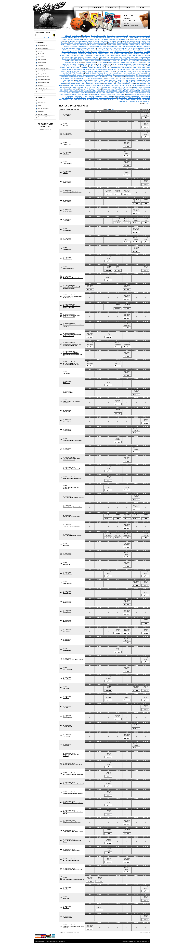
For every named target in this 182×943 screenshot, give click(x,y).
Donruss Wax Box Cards (69, 52)
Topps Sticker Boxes (108, 92)
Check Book (146, 41)
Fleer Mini (136, 53)
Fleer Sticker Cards (67, 57)
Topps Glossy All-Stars (118, 85)
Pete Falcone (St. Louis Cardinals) (73, 783)
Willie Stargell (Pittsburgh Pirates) (73, 803)
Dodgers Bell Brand (122, 44)
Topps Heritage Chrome (103, 87)
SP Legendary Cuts (144, 75)
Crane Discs (84, 44)
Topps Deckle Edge (128, 83)
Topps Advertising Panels (132, 80)
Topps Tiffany (111, 94)
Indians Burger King (126, 62)
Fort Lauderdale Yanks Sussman (110, 59)
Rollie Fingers (67, 182)
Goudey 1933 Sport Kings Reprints (100, 60)
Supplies (40, 85)
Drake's (88, 52)
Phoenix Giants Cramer (127, 69)
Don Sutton (66, 115)
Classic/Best (112, 43)
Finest (111, 52)
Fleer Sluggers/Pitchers (99, 55)
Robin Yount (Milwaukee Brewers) (73, 278)
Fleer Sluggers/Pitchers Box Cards (117, 55)
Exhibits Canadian (103, 52)
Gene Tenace (67, 201)
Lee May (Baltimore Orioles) (71, 860)
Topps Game (97, 85)
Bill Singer (66, 745)
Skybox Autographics (89, 75)
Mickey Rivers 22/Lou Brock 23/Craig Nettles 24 (71, 287)
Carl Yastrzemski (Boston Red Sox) (73, 497)
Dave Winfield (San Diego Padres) (73, 659)
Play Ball (84, 71)
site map (128, 941)
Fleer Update (66, 59)
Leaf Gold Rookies (65, 66)
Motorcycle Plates (131, 66)
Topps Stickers (119, 92)
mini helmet (109, 66)
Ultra (60, 99)
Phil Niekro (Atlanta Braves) (71, 468)
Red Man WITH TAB (69, 73)
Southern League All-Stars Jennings (124, 75)
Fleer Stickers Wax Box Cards (93, 57)
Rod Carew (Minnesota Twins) (72, 535)
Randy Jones (67, 612)
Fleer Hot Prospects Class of (95, 53)
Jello (139, 62)
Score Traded (141, 73)
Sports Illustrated (79, 76)
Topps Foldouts (68, 85)
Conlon (68, 44)
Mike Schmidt (67, 650)
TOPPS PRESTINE (90, 90)
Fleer (131, 52)
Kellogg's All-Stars (117, 64)
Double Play (81, 52)
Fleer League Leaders (112, 53)
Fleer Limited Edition (126, 53)
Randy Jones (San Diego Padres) (73, 793)
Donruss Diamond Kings (67, 48)
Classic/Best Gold (122, 43)
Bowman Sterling (106, 41)
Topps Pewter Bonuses (143, 89)
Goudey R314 (125, 60)
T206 (112, 78)
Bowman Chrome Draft (101, 39)
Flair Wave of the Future (122, 52)
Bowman (70, 39)
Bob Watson (66, 373)
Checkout (127, 23)
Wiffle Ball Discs (123, 101)
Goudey (86, 60)
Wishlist (126, 18)
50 (108, 109)
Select (148, 73)
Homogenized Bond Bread (71, 62)
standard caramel (144, 76)
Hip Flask (147, 60)
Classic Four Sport (80, 43)
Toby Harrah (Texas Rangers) (71, 822)
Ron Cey (65, 888)
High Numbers (42, 59)
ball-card (87, 37)
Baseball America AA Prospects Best (102, 37)
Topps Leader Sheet (108, 89)
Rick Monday (67, 621)
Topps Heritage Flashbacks (141, 87)
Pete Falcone (67, 602)
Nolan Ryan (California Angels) (72, 192)
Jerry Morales (67, 678)
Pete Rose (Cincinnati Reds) (71, 526)
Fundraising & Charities (44, 117)
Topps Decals (117, 83)
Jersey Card (146, 62)
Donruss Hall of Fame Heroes (123, 48)
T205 (108, 78)
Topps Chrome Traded (73, 83)
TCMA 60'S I (70, 80)
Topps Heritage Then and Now (69, 89)
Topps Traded (121, 94)
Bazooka (131, 37)
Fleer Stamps (133, 55)
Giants (71, 60)
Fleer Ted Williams (124, 57)
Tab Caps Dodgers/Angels (127, 78)
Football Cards (42, 54)
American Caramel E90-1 (98, 36)
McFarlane (92, 66)
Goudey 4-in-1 (116, 60)
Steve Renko (67, 239)
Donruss (131, 44)
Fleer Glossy (82, 53)
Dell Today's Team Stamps (97, 44)
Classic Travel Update (100, 43)
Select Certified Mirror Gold (68, 75)
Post (89, 71)
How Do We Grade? (43, 108)
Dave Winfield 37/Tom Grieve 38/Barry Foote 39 (71, 306)
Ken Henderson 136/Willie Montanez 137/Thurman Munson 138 (72, 354)
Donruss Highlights (138, 48)
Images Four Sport (113, 62)
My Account (128, 15)
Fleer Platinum (70, 55)
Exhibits (94, 52)
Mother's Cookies (119, 66)
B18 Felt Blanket (79, 37)
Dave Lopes (66, 220)
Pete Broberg (67, 430)
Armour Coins (111, 36)
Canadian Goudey (135, 41)
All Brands (68, 36)
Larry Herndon (67, 669)
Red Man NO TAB (144, 71)
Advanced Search (44, 37)
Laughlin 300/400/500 (139, 64)
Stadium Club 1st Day (131, 76)
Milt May (65, 173)
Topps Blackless (121, 82)
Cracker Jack (75, 44)
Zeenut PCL (146, 101)
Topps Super (129, 92)
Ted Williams (95, 80)
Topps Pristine (101, 90)
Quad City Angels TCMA (123, 71)
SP (137, 75)
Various (128, 99)
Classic (71, 43)
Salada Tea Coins (97, 73)
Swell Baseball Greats (76, 78)
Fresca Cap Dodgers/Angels (137, 59)
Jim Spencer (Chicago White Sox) (73, 774)
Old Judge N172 (126, 67)
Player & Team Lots (43, 76)
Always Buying (42, 102)
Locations (40, 100)
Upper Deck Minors (88, 99)
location (96, 8)
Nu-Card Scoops (65, 67)
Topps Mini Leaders (129, 89)
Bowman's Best (116, 41)
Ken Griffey (66, 736)
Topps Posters (64, 90)
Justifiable (81, 64)
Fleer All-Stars (138, 52)
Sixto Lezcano (67, 554)
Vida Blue (66, 698)
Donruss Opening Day (103, 50)
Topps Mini (118, 89)
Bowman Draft (123, 39)
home (81, 8)
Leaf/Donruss (76, 66)
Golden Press (78, 60)
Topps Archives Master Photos (94, 82)
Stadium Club (120, 76)
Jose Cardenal (67, 211)
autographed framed (67, 37)
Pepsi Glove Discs (101, 69)
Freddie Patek (67, 144)
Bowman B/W (78, 39)
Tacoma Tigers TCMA (143, 78)
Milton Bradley (101, 66)
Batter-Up (124, 37)
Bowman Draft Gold (135, 39)
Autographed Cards (43, 68)
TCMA (63, 80)
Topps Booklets (131, 82)
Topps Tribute (108, 96)
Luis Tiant (66, 545)
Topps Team (72, 94)
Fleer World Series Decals (91, 59)
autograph (133, 36)
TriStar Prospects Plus (134, 98)
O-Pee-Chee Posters (95, 67)
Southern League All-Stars (104, 75)
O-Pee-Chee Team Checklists (112, 67)
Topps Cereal (142, 82)
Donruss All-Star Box (70, 46)
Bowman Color (113, 39)
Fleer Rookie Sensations (83, 55)
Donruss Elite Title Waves (105, 48)
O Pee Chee (75, 67)
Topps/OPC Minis (67, 98)
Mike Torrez (66, 564)
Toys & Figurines (42, 88)
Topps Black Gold (109, 82)
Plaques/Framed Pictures (73, 71)
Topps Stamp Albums (73, 92)
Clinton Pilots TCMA (134, 43)
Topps (101, 80)
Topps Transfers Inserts (95, 96)
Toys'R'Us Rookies (92, 98)
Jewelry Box (65, 64)
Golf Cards (41, 56)
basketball (117, 37)
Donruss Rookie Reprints (130, 50)
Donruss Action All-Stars (142, 44)
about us (112, 8)
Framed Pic (124, 59)
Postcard (105, 71)
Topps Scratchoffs (134, 90)
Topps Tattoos (63, 94)
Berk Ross (138, 37)
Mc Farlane (84, 66)
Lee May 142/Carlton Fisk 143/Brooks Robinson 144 (71, 363)
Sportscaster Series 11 (92, 76)
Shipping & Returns (130, 25)
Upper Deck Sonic (100, 99)
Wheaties (147, 99)
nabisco (139, 66)
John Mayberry (67, 717)
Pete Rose (66, 908)
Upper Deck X (111, 99)
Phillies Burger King (113, 69)
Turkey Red (146, 98)
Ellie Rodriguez (67, 163)
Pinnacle (138, 69)
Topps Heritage (71, 87)
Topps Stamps (84, 92)
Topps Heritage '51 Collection (86, 87)
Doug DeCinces (67, 573)
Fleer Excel (73, 53)
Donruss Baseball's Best (114, 46)
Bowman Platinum (81, 41)
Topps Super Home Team (142, 92)
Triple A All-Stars (122, 98)
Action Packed (76, 36)
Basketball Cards (43, 48)
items (145, 16)
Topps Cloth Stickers (87, 83)
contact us (143, 8)
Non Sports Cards (43, 74)
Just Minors (73, 64)
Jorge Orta (66, 898)
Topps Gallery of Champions (83, 85)
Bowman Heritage (69, 41)
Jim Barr (65, 125)
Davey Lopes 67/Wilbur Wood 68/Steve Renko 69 (72, 335)
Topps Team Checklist (84, 94)
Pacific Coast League (139, 67)
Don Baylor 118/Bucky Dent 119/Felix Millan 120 (71, 459)
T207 (116, 78)
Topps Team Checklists (99, 94)
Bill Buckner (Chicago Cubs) (71, 850)
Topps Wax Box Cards (132, 96)
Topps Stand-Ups (95, 92)
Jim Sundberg (67, 421)
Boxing (40, 51)
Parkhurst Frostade (88, 69)
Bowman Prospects (93, 41)
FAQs (39, 105)
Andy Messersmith (68, 268)
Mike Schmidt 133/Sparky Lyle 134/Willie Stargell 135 (72, 344)
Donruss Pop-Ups (116, 50)
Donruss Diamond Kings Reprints (86, 48)
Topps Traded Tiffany (80, 96)
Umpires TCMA (67, 99)
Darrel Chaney (67, 726)
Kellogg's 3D (107, 64)
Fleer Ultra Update (144, 57)
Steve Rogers (67, 593)
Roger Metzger (67, 583)
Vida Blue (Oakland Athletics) (72, 478)
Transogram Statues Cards (107, 98)
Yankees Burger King (136, 101)
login (127, 8)
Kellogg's (99, 64)
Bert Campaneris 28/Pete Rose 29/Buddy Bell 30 (72, 297)
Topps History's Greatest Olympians (90, 89)
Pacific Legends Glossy (74, 69)
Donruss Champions (143, 46)
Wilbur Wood (67, 230)
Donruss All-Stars (83, 46)
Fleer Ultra (134, 57)
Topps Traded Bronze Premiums (136, 94)
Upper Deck (77, 99)
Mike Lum (66, 153)
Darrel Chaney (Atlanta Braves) (72, 869)
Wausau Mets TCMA (137, 99)
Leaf (148, 64)
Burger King (125, 41)
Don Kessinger (67, 258)
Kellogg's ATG (128, 64)
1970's (148, 103)
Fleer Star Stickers (144, 55)
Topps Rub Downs (111, 90)
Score (105, 73)
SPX (101, 76)
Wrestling (40, 65)
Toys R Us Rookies (80, 98)
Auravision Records (122, 36)
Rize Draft (88, 73)
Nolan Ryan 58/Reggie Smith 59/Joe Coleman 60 (71, 316)
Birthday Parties (42, 114)
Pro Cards (112, 71)
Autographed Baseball (143, 36)
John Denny (66, 640)
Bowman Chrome (88, 39)
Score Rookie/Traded (129, 73)
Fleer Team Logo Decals (110, 57)
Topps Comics (107, 83)
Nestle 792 (146, 66)
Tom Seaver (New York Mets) (71, 516)
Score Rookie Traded (115, 73)
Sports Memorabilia (43, 82)
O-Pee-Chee (84, 67)
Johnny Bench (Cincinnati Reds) (72, 507)
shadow (79, 75)
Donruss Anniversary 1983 (98, 46)
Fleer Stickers (78, 57)
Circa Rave (64, 43)
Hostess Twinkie (102, 62)
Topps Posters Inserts (76, 90)
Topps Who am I (145, 96)
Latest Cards (41, 91)
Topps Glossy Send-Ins (133, 85)
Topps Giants (106, 85)
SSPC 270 (112, 76)
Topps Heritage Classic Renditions (121, 87)
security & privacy (137, 941)
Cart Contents (129, 20)
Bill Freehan (66, 383)
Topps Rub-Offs (123, 90)
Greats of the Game (137, 60)
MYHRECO (47, 129)
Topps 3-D (120, 80)
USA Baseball (121, 99)
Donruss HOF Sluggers (79, 50)
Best (144, 37)
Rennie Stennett (68, 392)
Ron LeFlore (66, 688)
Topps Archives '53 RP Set (76, 82)
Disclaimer (41, 111)
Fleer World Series (76, 59)
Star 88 (61, 78)
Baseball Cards (42, 45)
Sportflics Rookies (67, 76)
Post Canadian (96, 71)
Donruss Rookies (144, 50)
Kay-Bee (93, 64)
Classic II (89, 43)
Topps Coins (98, 83)
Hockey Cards (42, 62)
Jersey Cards (41, 71)
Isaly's (135, 62)
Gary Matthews (67, 134)
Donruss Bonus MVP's (129, 46)
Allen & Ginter (86, 36)
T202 (104, 78)
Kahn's (88, 64)
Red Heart (135, 71)
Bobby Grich (67, 249)
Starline (67, 78)
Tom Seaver (66, 411)
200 (113, 109)
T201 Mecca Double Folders (93, 78)
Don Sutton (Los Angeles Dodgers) (73, 879)
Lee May (65, 707)
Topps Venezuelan (118, 96)
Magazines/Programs (44, 79)
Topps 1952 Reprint (110, 80)
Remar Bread (80, 73)
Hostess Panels (91, 62)
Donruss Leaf (91, 50)
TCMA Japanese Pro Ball (82, 80)
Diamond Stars (110, 44)
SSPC (106, 76)
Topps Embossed (140, 83)
